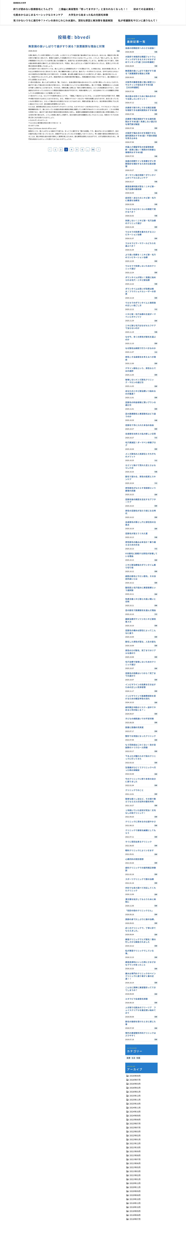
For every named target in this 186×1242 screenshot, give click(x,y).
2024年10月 (135, 1111)
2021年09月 (135, 1151)
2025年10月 (135, 1103)
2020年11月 (135, 1187)
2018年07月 (135, 1219)
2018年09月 (135, 1211)
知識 (138, 1058)
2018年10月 (135, 1207)
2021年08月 (135, 1155)
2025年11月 (135, 1099)
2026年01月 (135, 1091)
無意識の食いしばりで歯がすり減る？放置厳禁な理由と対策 (66, 46)
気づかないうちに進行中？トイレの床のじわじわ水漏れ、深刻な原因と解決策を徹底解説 (63, 20)
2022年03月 (135, 1131)
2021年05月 (135, 1167)
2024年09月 (135, 1115)
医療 (128, 1058)
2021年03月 (135, 1171)
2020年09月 (135, 1191)
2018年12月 (135, 1203)
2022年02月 (135, 1135)
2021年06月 (135, 1163)
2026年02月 (135, 1087)
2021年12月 (135, 1143)
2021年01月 (135, 1179)
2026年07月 (135, 1079)
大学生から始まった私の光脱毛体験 (88, 14)
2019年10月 (135, 1199)
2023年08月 (135, 1119)
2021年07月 (135, 1159)
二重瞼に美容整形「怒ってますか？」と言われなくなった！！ (93, 9)
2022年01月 (135, 1139)
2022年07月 (135, 1127)
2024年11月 (135, 1107)
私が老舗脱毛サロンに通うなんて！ (138, 20)
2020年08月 (135, 1195)
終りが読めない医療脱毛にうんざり (33, 9)
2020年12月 (135, 1183)
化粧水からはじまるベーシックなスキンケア (38, 14)
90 (93, 149)
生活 (133, 1058)
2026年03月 (135, 1083)
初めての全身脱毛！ (144, 9)
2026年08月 (135, 1075)
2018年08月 (135, 1215)
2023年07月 (135, 1123)
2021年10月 (135, 1147)
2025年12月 (135, 1095)
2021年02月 (135, 1175)
